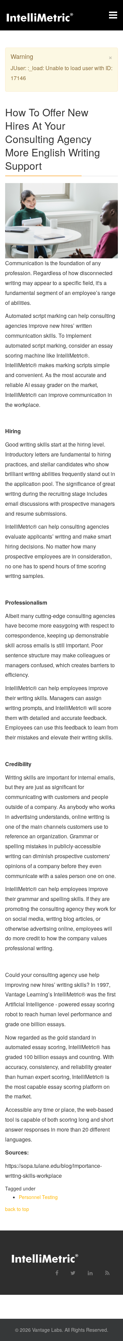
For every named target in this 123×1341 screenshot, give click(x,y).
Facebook (53, 1270)
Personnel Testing (38, 1197)
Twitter (70, 1270)
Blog (104, 1270)
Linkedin (87, 1270)
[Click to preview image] (61, 220)
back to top (17, 1208)
